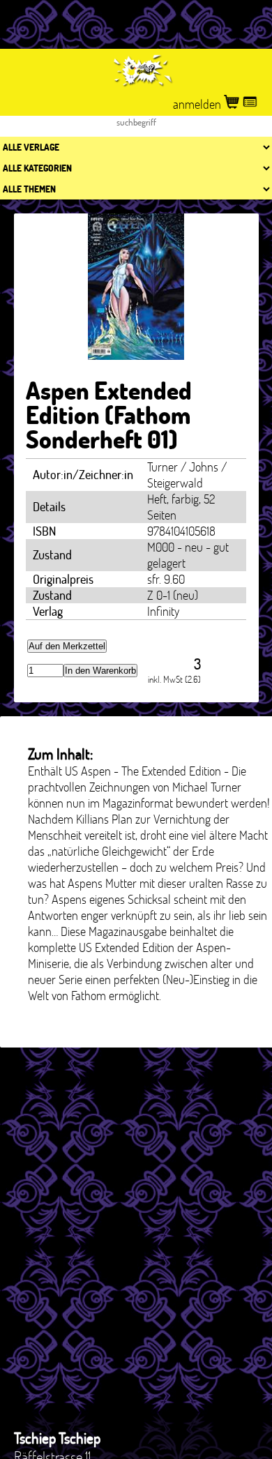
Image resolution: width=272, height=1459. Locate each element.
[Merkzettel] (250, 104)
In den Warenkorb (100, 670)
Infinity (163, 611)
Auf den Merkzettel (67, 646)
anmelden (198, 104)
